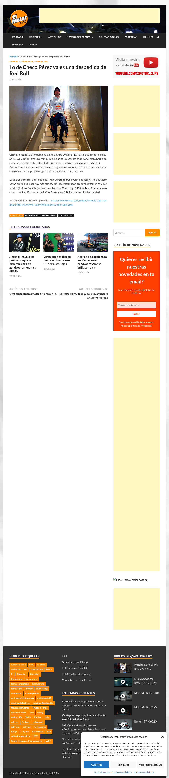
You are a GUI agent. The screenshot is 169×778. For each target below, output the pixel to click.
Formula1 (34, 674)
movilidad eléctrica (20, 703)
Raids (28, 717)
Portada (17, 37)
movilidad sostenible (43, 703)
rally (47, 717)
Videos (33, 44)
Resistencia (37, 731)
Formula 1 (131, 37)
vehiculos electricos (20, 736)
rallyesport (38, 722)
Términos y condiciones (122, 772)
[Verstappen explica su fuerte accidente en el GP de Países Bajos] (58, 243)
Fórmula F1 (27, 61)
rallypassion (40, 727)
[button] (162, 736)
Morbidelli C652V (145, 707)
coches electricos (19, 669)
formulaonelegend (20, 683)
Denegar (123, 764)
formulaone (16, 679)
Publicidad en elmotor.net (76, 674)
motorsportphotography (22, 698)
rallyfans (15, 727)
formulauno (16, 688)
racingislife (16, 717)
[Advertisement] (99, 15)
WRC (48, 741)
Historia (17, 44)
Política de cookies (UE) (75, 668)
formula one (49, 215)
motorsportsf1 (44, 698)
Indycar (29, 688)
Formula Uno (41, 61)
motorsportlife (32, 693)
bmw (31, 664)
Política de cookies (102, 772)
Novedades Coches (78, 37)
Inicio (65, 656)
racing (40, 712)
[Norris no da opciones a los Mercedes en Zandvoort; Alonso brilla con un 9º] (92, 243)
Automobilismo (18, 664)
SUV (49, 731)
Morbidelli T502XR (146, 693)
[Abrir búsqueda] (157, 37)
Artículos (54, 37)
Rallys (14, 731)
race (32, 712)
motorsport (16, 693)
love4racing (42, 688)
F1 (26, 215)
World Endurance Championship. (26, 741)
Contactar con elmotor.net (77, 679)
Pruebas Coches (109, 37)
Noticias (34, 37)
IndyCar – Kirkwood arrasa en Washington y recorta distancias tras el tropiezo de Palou (84, 729)
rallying (27, 727)
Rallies (37, 717)
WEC (36, 736)
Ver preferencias (150, 764)
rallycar (14, 722)
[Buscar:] (136, 232)
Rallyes (148, 37)
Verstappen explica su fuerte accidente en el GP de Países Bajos (57, 260)
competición (37, 669)
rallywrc (25, 731)
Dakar (49, 669)
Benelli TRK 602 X (145, 721)
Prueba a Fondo (40, 707)
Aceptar (96, 764)
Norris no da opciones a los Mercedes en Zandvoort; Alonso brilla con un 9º (92, 262)
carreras (41, 664)
